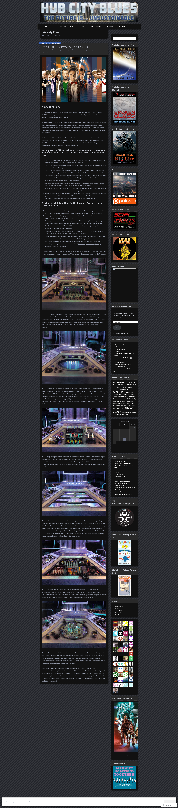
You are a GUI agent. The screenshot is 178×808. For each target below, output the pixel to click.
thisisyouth (118, 492)
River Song (80, 50)
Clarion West (45, 27)
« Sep (114, 448)
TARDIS (90, 50)
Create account (119, 606)
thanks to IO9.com (62, 117)
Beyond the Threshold (121, 483)
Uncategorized (125, 414)
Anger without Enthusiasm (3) (123, 358)
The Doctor (96, 50)
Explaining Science (120, 490)
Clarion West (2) (119, 344)
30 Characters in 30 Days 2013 (124, 383)
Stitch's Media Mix (120, 476)
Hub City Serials (60, 27)
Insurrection (127, 403)
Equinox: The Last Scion (120, 394)
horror (119, 399)
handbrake (52, 218)
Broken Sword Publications (123, 463)
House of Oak (126, 399)
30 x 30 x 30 (125, 387)
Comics (130, 392)
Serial (122, 408)
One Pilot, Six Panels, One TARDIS (65, 47)
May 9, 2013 (56, 43)
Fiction (125, 397)
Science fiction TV (52, 50)
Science (83, 27)
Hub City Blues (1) (120, 366)
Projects (73, 27)
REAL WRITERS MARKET (122, 481)
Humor (119, 401)
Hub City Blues (122, 27)
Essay (129, 394)
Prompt (118, 405)
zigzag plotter (61, 246)
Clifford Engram (122, 392)
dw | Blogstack (119, 474)
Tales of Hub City (95, 27)
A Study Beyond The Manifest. (123, 494)
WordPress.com (119, 615)
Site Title (117, 472)
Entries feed (118, 610)
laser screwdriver (92, 241)
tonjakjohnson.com (120, 461)
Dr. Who (65, 50)
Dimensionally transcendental (64, 170)
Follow (117, 328)
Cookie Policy (35, 803)
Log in (117, 608)
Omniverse (118, 479)
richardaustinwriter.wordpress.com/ (125, 487)
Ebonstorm (48, 43)
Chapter (122, 389)
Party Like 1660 (119, 485)
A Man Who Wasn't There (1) (123, 364)
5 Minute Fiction (118, 382)
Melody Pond (73, 50)
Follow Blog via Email (122, 306)
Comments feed (119, 612)
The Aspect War (126, 412)
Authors (109, 27)
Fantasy (120, 396)
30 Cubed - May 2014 (120, 349)
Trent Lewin (118, 470)
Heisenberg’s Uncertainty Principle (89, 244)
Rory (85, 50)
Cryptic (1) (118, 351)
